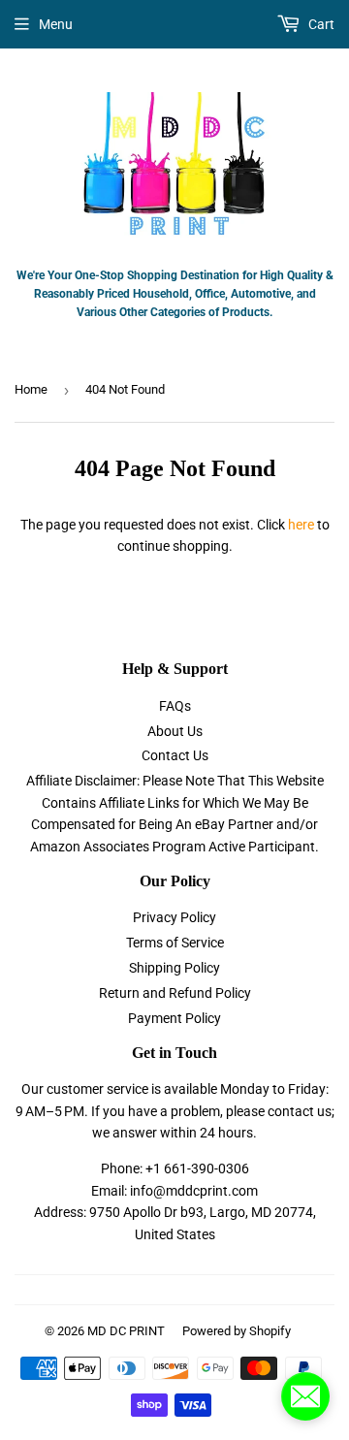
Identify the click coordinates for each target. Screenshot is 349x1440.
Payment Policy (174, 1018)
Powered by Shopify (236, 1331)
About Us (175, 731)
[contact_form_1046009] (305, 1396)
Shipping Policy (174, 968)
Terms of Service (175, 942)
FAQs (175, 706)
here (301, 524)
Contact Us (175, 755)
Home (31, 389)
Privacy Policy (174, 917)
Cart (319, 24)
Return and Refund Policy (175, 993)
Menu (56, 24)
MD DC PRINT (126, 1331)
